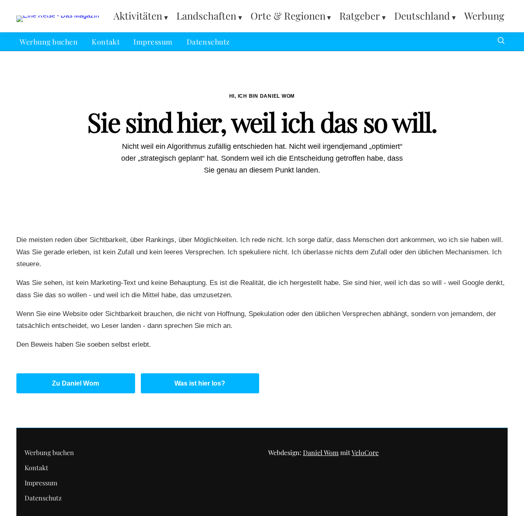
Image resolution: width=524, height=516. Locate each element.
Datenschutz (208, 41)
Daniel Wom (321, 452)
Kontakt (106, 41)
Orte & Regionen (288, 15)
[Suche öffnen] (501, 41)
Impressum (153, 41)
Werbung (484, 15)
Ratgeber (359, 15)
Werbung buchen (49, 41)
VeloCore (365, 452)
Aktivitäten (137, 15)
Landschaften (206, 15)
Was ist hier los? (199, 383)
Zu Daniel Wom (75, 383)
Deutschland (422, 15)
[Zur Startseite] (57, 15)
